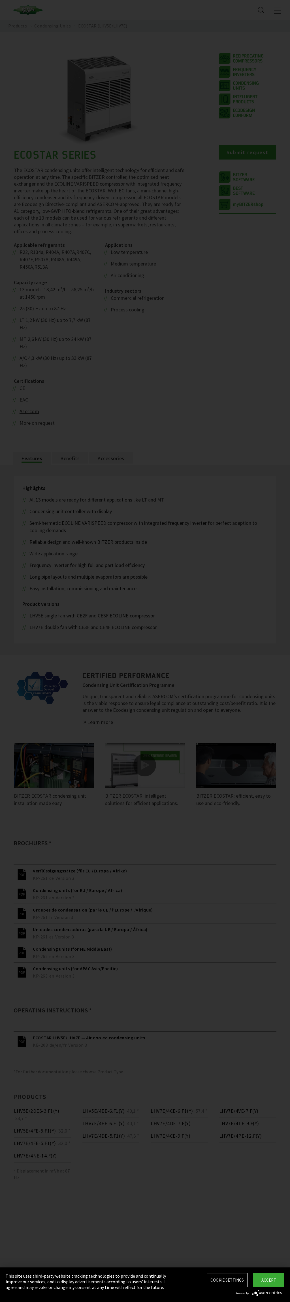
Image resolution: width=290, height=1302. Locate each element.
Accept (268, 1280)
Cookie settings (227, 1280)
